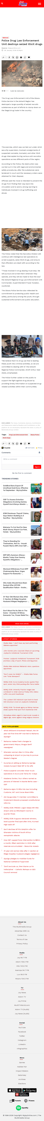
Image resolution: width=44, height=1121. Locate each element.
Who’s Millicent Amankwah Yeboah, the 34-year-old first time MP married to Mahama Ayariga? (21, 734)
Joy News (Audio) (22, 1014)
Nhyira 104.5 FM (22, 979)
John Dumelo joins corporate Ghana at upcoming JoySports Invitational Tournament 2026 (21, 653)
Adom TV (22, 997)
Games (22, 1062)
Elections (22, 1084)
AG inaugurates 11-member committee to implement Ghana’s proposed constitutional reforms (22, 800)
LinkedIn (22, 1044)
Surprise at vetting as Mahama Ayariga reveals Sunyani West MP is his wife (19, 764)
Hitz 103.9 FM (22, 966)
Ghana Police (35, 434)
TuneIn (17, 1101)
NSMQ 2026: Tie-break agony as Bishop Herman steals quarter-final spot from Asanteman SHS (21, 710)
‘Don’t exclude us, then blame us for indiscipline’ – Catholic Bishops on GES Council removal (19, 869)
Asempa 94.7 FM (22, 970)
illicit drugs (6, 438)
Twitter (22, 1036)
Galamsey (22, 1075)
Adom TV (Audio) (22, 1009)
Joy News (22, 993)
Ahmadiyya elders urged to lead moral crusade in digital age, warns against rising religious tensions (21, 717)
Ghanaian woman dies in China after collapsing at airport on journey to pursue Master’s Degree (21, 755)
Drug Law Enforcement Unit (18, 434)
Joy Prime (22, 1001)
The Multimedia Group (22, 927)
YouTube (22, 1028)
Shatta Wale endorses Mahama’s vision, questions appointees (21, 669)
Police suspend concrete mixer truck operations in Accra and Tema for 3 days (20, 772)
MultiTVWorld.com (22, 1005)
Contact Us (22, 935)
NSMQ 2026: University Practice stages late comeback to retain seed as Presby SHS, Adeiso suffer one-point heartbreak (21, 693)
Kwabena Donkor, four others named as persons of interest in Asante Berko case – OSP (21, 781)
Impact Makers (22, 1071)
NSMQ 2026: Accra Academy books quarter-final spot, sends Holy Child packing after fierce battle (21, 684)
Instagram (22, 1040)
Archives (22, 1079)
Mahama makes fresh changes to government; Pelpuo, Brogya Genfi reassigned (18, 744)
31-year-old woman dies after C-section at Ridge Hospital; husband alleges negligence (21, 852)
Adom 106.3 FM (22, 962)
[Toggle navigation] (40, 4)
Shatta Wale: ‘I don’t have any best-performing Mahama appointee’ (20, 645)
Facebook (22, 1032)
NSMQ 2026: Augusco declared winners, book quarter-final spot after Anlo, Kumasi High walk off (21, 822)
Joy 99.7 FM (22, 958)
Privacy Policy (22, 944)
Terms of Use (22, 939)
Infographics (22, 1049)
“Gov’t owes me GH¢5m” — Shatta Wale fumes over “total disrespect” (21, 676)
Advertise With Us (22, 931)
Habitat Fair (22, 1067)
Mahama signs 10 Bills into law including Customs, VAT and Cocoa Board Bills (20, 790)
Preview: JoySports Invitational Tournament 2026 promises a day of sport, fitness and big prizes (21, 661)
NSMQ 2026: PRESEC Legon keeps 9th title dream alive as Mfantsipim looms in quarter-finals (21, 811)
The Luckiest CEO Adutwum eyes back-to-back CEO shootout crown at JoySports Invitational (21, 702)
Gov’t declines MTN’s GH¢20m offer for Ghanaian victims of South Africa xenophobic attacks (20, 832)
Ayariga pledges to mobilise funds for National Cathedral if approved (19, 860)
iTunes (31, 1101)
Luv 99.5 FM (22, 974)
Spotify (24, 1108)
